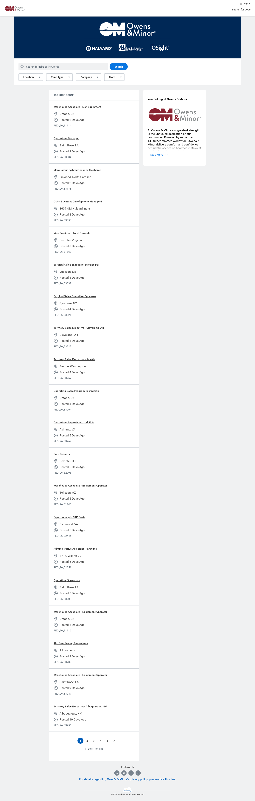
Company (86, 77)
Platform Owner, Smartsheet (71, 643)
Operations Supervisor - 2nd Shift (74, 422)
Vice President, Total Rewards (72, 233)
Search (118, 66)
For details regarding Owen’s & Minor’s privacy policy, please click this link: (127, 779)
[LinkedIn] (116, 773)
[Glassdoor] (138, 773)
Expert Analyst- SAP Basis (69, 517)
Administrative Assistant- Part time (75, 548)
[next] (114, 741)
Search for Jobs (241, 9)
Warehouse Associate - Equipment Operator (80, 485)
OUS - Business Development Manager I (78, 201)
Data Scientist (62, 454)
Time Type (57, 77)
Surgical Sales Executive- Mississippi (76, 264)
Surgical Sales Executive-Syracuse (75, 296)
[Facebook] (131, 773)
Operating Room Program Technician (76, 390)
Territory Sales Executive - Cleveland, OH (79, 327)
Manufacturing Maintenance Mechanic (77, 169)
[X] (124, 773)
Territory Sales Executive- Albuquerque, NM (80, 706)
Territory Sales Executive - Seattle (74, 359)
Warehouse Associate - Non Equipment (77, 106)
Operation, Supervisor (67, 580)
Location (28, 77)
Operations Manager (66, 138)
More (112, 77)
